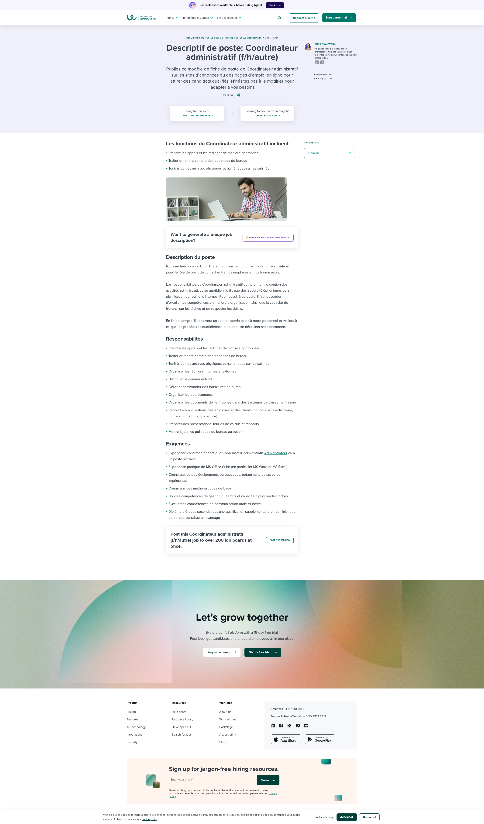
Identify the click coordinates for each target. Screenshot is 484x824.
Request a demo (304, 18)
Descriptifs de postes (200, 38)
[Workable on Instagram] (306, 727)
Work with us (227, 719)
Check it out (275, 5)
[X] (322, 62)
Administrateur (275, 453)
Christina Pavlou (325, 44)
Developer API (181, 727)
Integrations (134, 734)
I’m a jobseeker (227, 18)
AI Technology (136, 727)
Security (132, 742)
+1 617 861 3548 (294, 709)
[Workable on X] (298, 727)
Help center (179, 712)
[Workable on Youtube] (289, 727)
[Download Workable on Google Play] (320, 739)
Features (132, 719)
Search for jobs (182, 734)
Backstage (226, 727)
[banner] (232, 237)
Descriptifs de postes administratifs (239, 38)
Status (223, 742)
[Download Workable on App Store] (286, 739)
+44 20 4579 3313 (314, 716)
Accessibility (227, 734)
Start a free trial (336, 17)
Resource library (182, 719)
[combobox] (280, 17)
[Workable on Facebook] (281, 727)
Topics (170, 18)
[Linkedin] (317, 62)
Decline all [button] (369, 817)
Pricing (131, 712)
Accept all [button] (347, 817)
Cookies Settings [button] (324, 817)
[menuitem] (171, 18)
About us (225, 712)
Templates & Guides (196, 18)
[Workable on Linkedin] (273, 727)
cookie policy (149, 819)
